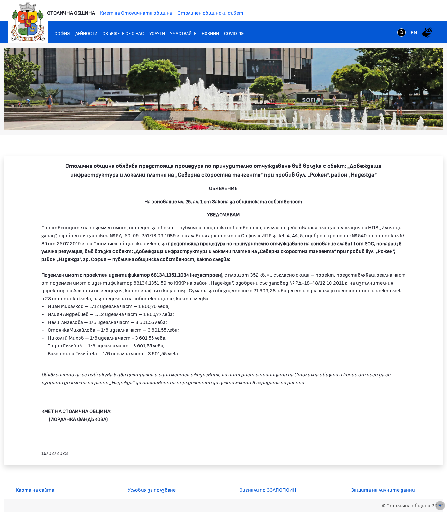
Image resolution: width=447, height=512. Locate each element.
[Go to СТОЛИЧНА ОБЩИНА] (27, 21)
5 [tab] (404, 118)
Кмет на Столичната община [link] (136, 13)
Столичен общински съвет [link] (210, 13)
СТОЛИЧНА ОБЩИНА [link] (71, 13)
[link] (401, 32)
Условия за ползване (152, 489)
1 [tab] (378, 118)
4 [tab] (398, 118)
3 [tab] (391, 118)
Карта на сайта (35, 489)
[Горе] (440, 505)
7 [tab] (418, 118)
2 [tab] (385, 118)
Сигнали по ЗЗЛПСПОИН (267, 489)
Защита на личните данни (383, 489)
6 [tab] (411, 118)
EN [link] (414, 32)
